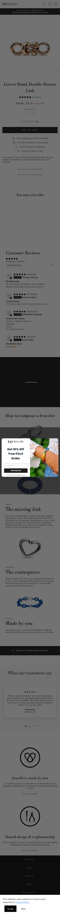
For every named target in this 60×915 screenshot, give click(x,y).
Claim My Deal (16, 470)
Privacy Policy (22, 902)
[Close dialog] (56, 440)
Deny (23, 909)
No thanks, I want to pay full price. (15, 474)
